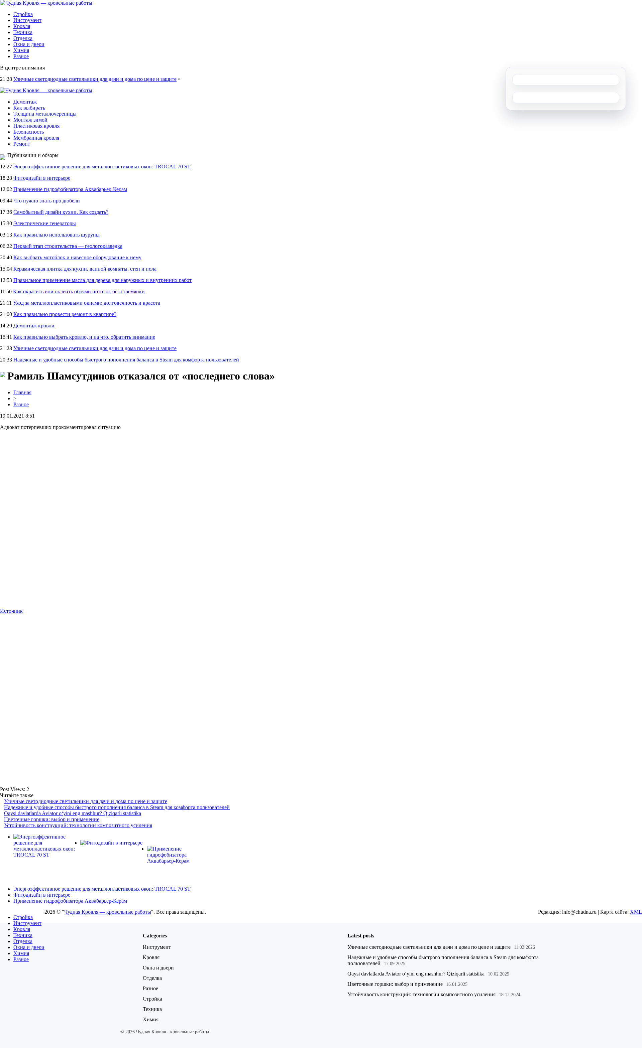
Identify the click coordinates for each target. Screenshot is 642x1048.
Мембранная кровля (36, 138)
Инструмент (27, 20)
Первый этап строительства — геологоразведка (67, 246)
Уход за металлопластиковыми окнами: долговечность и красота (86, 303)
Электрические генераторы (44, 223)
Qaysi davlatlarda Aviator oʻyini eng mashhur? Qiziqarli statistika (72, 813)
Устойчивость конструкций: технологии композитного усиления (78, 825)
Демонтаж (25, 102)
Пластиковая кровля (36, 126)
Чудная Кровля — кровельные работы (107, 912)
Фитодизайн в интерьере (41, 178)
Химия (21, 50)
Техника (22, 32)
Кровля (21, 26)
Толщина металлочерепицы (45, 114)
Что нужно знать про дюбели (46, 200)
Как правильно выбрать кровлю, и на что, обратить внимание (84, 337)
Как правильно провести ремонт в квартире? (64, 314)
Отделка (22, 38)
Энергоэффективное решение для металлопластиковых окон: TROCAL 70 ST (102, 166)
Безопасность (28, 132)
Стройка (23, 14)
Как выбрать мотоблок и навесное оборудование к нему (77, 257)
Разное (21, 56)
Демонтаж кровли (34, 325)
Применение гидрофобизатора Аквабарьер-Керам (70, 189)
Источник (11, 611)
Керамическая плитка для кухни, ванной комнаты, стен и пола (84, 269)
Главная (22, 392)
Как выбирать (29, 108)
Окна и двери (28, 44)
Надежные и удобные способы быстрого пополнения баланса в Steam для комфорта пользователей (126, 359)
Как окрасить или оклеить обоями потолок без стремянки (79, 291)
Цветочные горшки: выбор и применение (51, 819)
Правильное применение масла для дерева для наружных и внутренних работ (102, 280)
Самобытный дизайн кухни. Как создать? (60, 212)
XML (636, 912)
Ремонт (21, 144)
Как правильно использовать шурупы (56, 235)
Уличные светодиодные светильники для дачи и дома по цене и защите (95, 79)
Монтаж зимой (30, 120)
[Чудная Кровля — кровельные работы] (46, 3)
